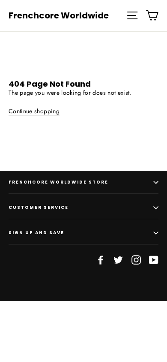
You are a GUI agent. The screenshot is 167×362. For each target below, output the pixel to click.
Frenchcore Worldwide (59, 15)
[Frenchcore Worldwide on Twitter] (118, 260)
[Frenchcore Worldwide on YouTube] (153, 260)
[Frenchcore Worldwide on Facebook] (100, 260)
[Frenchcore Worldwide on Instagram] (136, 260)
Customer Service (39, 207)
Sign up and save (36, 232)
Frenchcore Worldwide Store (58, 182)
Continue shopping (34, 111)
